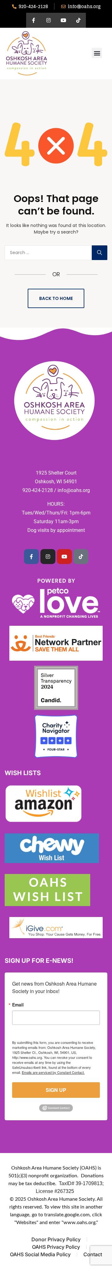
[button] (97, 53)
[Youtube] (63, 20)
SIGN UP (56, 1089)
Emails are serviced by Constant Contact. (53, 1072)
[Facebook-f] (33, 20)
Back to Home (56, 298)
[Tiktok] (78, 20)
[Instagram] (48, 20)
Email (18, 1004)
